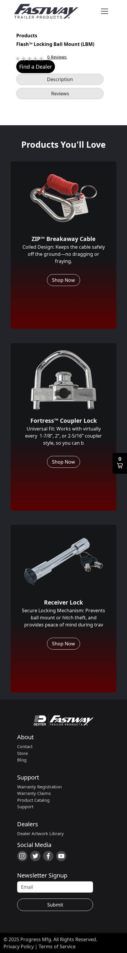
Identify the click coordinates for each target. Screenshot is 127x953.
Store (22, 753)
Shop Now (63, 280)
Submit (55, 904)
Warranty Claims (34, 793)
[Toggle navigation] (104, 11)
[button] (120, 463)
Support (28, 777)
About (25, 737)
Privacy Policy (19, 946)
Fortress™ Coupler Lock (63, 421)
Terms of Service (57, 946)
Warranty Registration (39, 787)
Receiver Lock (63, 602)
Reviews (60, 93)
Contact (24, 746)
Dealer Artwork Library (40, 833)
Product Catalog (33, 800)
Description (60, 79)
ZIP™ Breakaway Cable (63, 239)
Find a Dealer (35, 66)
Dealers (27, 824)
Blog (22, 760)
